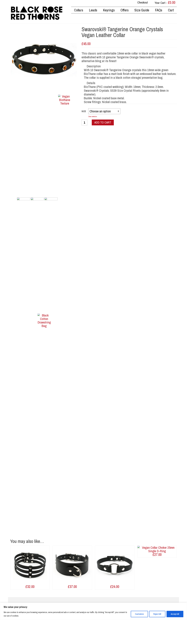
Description (94, 66)
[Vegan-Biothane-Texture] (65, 203)
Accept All (175, 614)
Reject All (157, 614)
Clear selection (92, 116)
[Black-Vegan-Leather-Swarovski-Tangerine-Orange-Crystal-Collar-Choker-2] (37, 203)
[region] (93, 611)
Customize (139, 614)
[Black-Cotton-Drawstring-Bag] (44, 422)
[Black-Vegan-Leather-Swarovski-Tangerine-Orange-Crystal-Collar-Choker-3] (24, 203)
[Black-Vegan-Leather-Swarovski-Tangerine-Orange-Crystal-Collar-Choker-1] (43, 59)
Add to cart (102, 122)
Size (84, 111)
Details (91, 83)
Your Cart (164, 2)
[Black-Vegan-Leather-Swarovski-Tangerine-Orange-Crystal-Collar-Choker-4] (51, 203)
